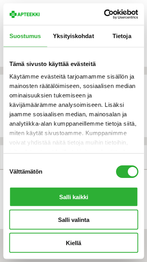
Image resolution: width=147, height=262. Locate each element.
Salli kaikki (73, 196)
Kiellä (73, 242)
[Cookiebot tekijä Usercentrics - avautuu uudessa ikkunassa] (104, 14)
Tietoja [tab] (122, 36)
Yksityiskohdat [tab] (73, 36)
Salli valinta (73, 219)
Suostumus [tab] (25, 36)
